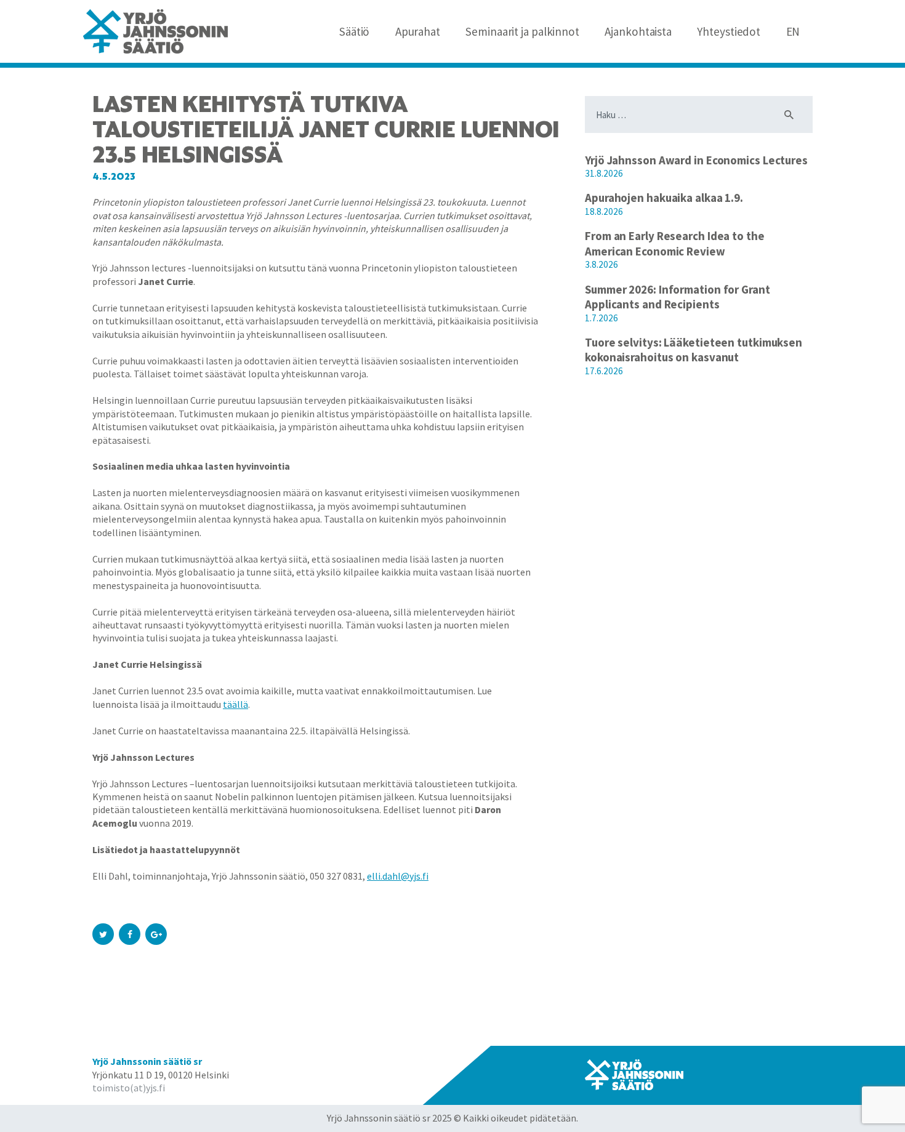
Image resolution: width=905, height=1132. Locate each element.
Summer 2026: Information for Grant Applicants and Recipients (677, 297)
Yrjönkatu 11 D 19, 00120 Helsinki (160, 1075)
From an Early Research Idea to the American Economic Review (675, 243)
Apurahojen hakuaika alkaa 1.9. (664, 197)
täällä (235, 704)
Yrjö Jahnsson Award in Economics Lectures (696, 160)
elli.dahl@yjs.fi (397, 876)
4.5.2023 (113, 177)
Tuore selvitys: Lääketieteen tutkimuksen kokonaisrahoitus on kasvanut (693, 350)
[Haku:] (699, 115)
